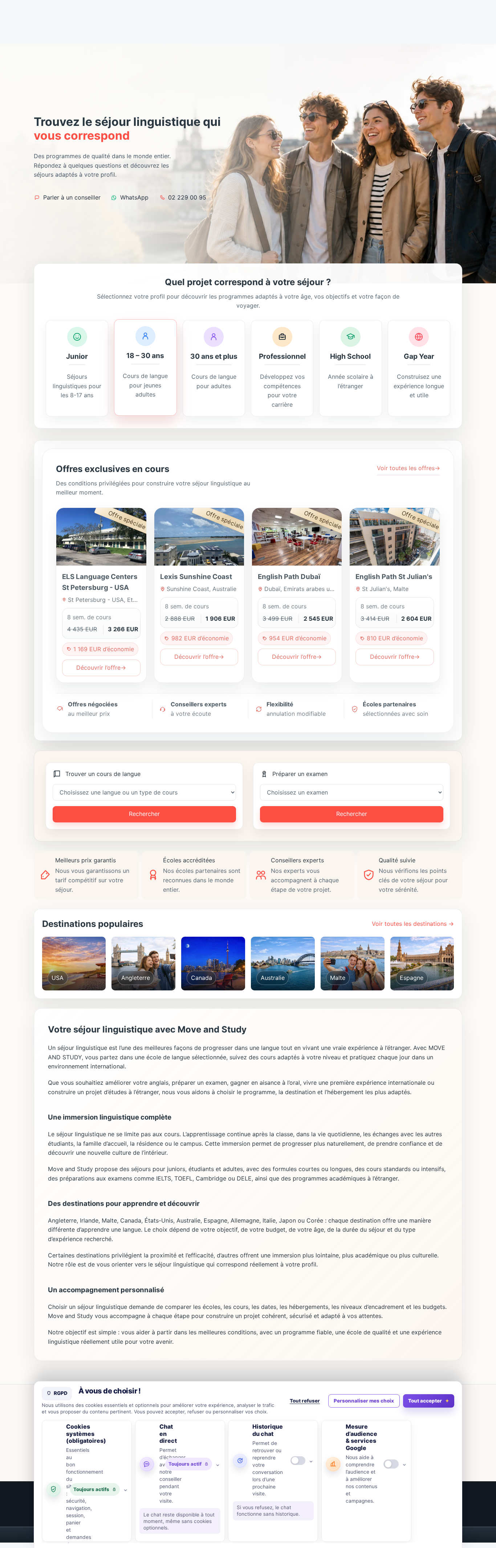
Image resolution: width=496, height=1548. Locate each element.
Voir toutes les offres (408, 468)
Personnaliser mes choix (364, 1401)
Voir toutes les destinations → (413, 923)
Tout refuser (305, 1401)
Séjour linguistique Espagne (425, 979)
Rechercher (144, 813)
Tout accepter (425, 1401)
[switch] (298, 1460)
